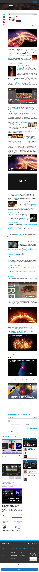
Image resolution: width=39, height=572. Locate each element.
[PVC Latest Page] (36, 460)
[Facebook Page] (28, 543)
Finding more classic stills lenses (31, 457)
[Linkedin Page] (34, 543)
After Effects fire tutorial (19, 60)
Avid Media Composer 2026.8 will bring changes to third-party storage (11, 531)
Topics (12, 554)
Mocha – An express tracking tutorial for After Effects (11, 456)
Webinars (12, 557)
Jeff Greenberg (8, 507)
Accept (19, 569)
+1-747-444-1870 (5, 551)
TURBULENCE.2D (15, 127)
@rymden (32, 147)
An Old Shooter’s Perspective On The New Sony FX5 (32, 480)
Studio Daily (23, 152)
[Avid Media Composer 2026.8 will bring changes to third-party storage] (12, 521)
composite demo (24, 208)
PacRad (21, 552)
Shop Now (19, 21)
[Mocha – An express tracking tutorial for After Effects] (12, 446)
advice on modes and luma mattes (20, 250)
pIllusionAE (27, 195)
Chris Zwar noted (18, 234)
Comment (35, 25)
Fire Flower (22, 148)
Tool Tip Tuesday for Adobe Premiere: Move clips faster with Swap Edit (10, 506)
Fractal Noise (29, 108)
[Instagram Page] (32, 543)
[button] (37, 564)
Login (36, 417)
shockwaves (19, 68)
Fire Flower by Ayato (16, 141)
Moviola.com (22, 555)
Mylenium (19, 131)
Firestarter (10, 217)
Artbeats (33, 204)
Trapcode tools (18, 151)
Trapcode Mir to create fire (23, 327)
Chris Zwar (7, 458)
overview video (14, 198)
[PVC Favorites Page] (36, 438)
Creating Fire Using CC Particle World (16, 82)
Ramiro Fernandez (25, 147)
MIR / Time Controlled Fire (19, 332)
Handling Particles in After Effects (15, 63)
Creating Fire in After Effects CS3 (19, 217)
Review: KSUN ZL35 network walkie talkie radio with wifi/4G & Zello (32, 454)
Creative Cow (17, 123)
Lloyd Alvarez (17, 126)
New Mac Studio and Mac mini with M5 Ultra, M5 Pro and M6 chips (11, 482)
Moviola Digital (23, 557)
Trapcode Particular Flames (13, 142)
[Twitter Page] (30, 543)
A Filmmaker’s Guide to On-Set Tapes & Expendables (32, 472)
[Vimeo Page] (36, 543)
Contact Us (13, 558)
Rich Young (13, 25)
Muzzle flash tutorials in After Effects (18, 227)
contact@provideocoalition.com (5, 555)
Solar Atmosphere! (13, 301)
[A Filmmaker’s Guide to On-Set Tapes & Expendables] (25, 471)
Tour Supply (22, 554)
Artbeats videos (25, 218)
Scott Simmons (8, 483)
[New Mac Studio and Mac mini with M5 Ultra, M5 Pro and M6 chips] (12, 471)
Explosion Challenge (24, 279)
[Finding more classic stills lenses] (25, 456)
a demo (17, 124)
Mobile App (13, 552)
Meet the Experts (14, 555)
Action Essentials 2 (32, 207)
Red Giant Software (26, 140)
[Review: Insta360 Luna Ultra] (25, 449)
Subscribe (35, 1)
